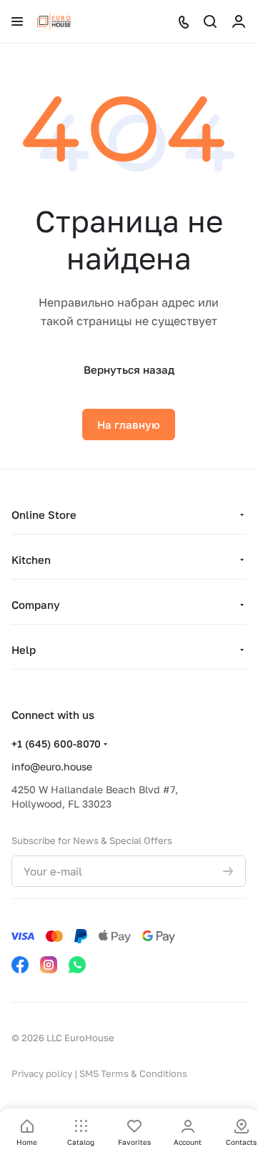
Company (35, 604)
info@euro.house (51, 766)
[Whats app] (77, 964)
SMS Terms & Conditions (133, 1073)
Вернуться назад (129, 369)
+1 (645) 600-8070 (56, 744)
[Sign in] (239, 21)
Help (23, 649)
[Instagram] (48, 964)
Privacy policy (41, 1073)
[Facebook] (20, 964)
